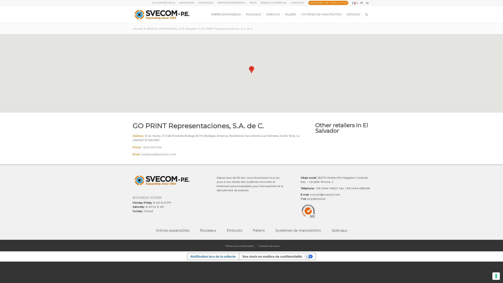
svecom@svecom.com (325, 195)
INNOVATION (186, 3)
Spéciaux (339, 230)
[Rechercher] (366, 14)
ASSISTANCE (205, 3)
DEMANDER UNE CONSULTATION (328, 3)
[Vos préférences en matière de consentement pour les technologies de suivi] (496, 276)
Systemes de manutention (298, 230)
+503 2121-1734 (151, 147)
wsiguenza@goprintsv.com (158, 154)
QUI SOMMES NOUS (163, 3)
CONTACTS (297, 3)
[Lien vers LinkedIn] (367, 3)
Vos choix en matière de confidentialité (272, 256)
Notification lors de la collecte (213, 256)
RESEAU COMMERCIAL (274, 3)
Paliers (259, 230)
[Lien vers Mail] (361, 3)
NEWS (253, 3)
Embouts (234, 230)
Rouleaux (208, 230)
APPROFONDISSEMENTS (231, 3)
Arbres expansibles (172, 230)
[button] (251, 69)
